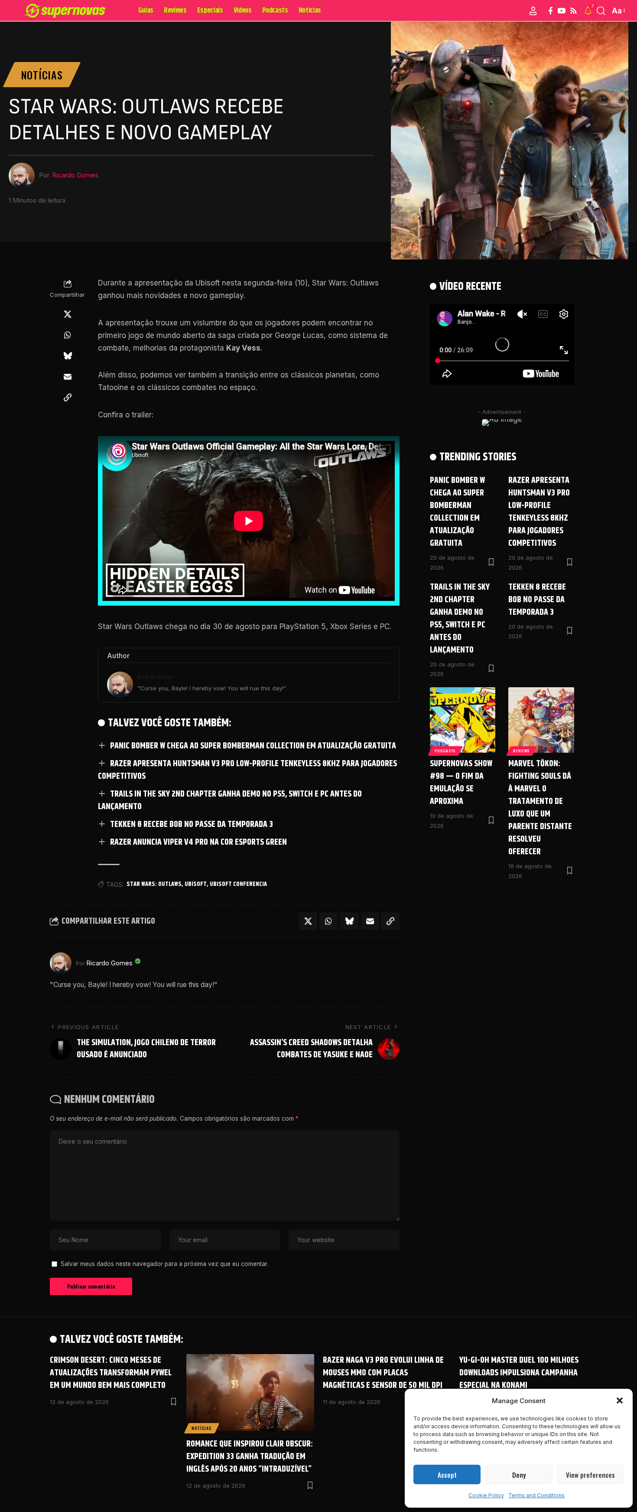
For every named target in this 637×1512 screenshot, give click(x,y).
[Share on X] (67, 314)
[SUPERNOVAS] (66, 11)
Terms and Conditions (536, 1495)
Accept (447, 1474)
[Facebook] (550, 11)
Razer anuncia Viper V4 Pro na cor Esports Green (198, 842)
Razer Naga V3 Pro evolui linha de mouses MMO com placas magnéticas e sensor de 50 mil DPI (383, 1373)
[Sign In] (533, 11)
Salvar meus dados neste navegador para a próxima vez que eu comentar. (164, 1263)
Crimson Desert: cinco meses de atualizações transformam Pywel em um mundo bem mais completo (111, 1373)
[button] (619, 1400)
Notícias (42, 74)
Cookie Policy (486, 1495)
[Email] (67, 377)
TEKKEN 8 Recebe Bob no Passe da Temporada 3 (191, 824)
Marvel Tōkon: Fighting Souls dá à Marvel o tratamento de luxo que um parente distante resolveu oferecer (540, 808)
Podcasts (445, 751)
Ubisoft (196, 884)
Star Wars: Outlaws (154, 884)
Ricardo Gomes (75, 175)
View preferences (590, 1474)
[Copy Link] (67, 397)
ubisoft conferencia (238, 884)
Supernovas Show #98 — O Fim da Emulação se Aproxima (461, 782)
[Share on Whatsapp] (67, 335)
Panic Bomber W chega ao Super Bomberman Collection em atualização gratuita (253, 746)
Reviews (521, 751)
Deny (519, 1474)
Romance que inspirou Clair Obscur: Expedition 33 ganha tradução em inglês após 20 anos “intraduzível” (249, 1456)
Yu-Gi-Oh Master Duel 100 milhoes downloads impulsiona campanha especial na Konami (518, 1373)
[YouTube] (561, 11)
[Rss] (573, 11)
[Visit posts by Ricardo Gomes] (61, 963)
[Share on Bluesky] (67, 356)
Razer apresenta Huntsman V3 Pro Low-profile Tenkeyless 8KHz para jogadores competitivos (247, 770)
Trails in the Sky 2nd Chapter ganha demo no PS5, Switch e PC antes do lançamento (230, 800)
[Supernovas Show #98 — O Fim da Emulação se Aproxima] (463, 720)
